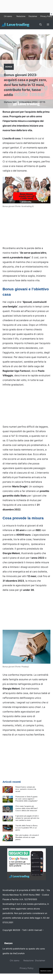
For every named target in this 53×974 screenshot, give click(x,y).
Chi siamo (8, 16)
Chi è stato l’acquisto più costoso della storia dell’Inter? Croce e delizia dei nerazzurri (26, 808)
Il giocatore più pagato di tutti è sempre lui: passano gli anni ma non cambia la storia (27, 818)
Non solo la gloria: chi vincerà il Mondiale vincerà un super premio (27, 837)
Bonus (8, 67)
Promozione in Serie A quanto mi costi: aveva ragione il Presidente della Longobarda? (26, 799)
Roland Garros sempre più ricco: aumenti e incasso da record (25, 789)
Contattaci (8, 934)
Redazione (20, 16)
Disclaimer (33, 16)
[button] (40, 24)
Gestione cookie (46, 971)
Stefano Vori (10, 102)
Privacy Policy (46, 16)
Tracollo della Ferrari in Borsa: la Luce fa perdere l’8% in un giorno (26, 828)
